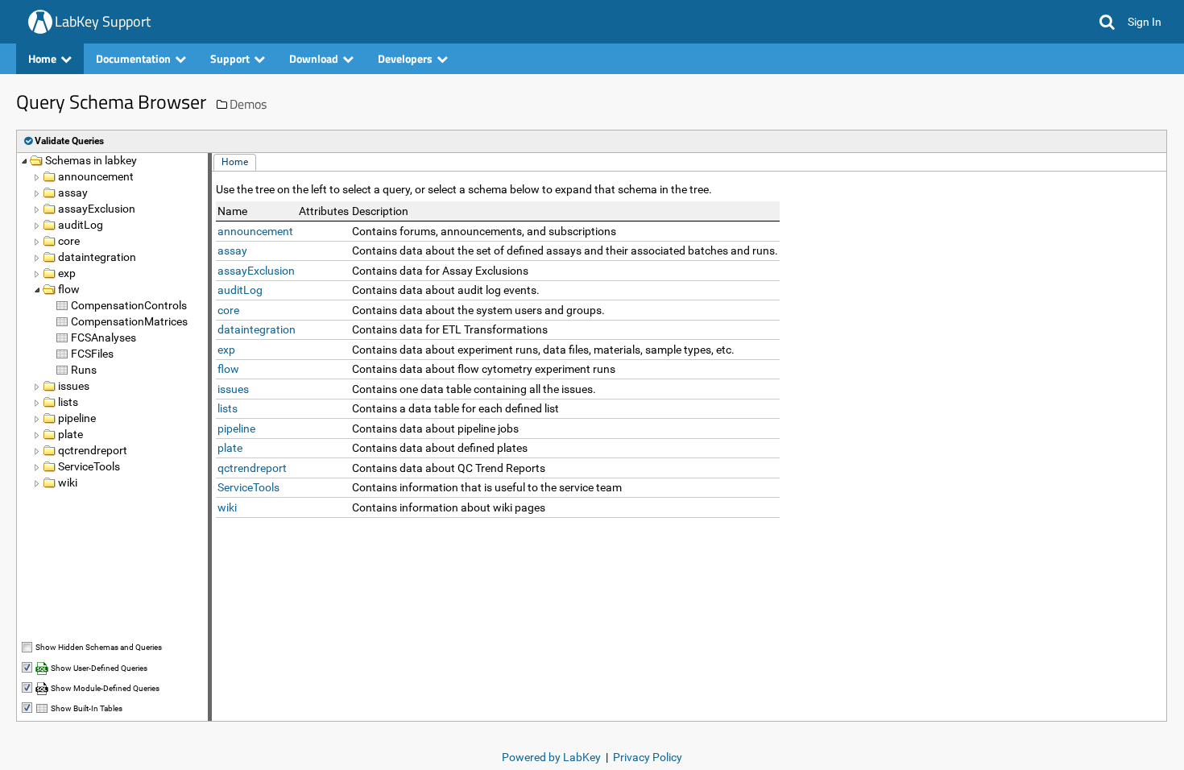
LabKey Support (103, 21)
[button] (1107, 22)
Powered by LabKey (551, 757)
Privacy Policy (647, 757)
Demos (248, 104)
